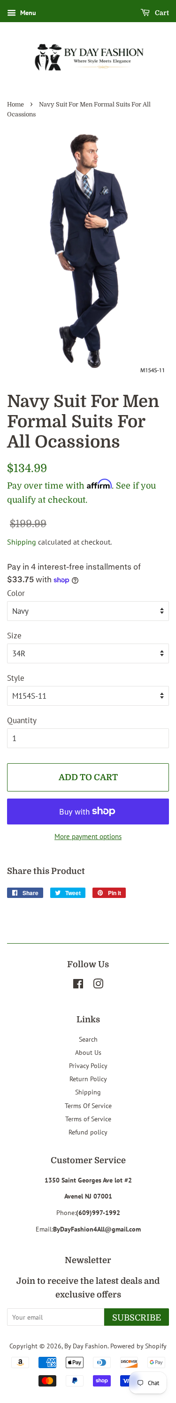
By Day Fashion (85, 1345)
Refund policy (88, 1131)
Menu (27, 12)
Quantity (22, 720)
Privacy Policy (88, 1065)
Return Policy (88, 1078)
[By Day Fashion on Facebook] (78, 985)
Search (88, 1039)
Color (16, 593)
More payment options (88, 836)
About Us (88, 1052)
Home (15, 104)
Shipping (21, 542)
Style (15, 678)
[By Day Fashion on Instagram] (98, 985)
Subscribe (136, 1317)
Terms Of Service (88, 1105)
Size (14, 635)
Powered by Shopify (138, 1345)
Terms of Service (88, 1118)
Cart (161, 12)
